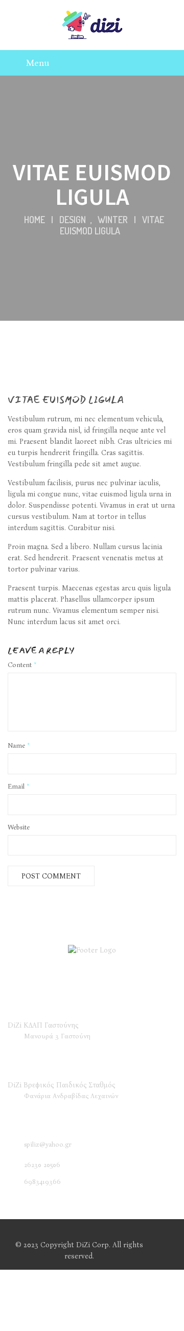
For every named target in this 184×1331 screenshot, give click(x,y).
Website (19, 827)
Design (72, 219)
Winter (113, 219)
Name (19, 745)
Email (19, 786)
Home (34, 219)
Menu (37, 62)
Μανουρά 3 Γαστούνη (57, 1036)
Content (22, 665)
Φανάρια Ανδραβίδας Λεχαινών (71, 1096)
